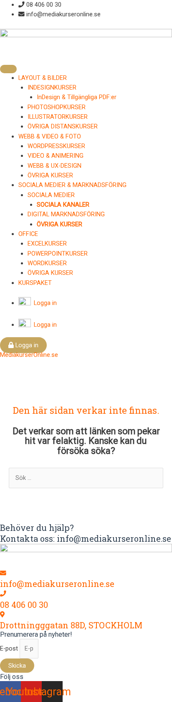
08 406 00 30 (24, 604)
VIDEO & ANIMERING (55, 155)
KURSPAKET (35, 283)
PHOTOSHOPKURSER (57, 107)
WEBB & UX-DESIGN (54, 165)
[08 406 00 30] (3, 593)
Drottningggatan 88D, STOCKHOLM (71, 625)
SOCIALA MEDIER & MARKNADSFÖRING (72, 185)
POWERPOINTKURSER (58, 253)
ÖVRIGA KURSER (50, 175)
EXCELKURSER (47, 243)
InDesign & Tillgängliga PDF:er (76, 97)
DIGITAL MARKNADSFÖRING (66, 214)
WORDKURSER (47, 263)
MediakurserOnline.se (29, 355)
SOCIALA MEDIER (51, 195)
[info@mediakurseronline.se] (3, 573)
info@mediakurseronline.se (57, 583)
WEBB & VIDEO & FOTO (49, 136)
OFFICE (28, 234)
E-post (10, 648)
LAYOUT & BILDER (42, 78)
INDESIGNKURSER (52, 87)
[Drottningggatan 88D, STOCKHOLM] (2, 614)
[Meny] (8, 69)
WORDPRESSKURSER (56, 146)
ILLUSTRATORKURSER (58, 116)
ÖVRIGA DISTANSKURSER (63, 126)
